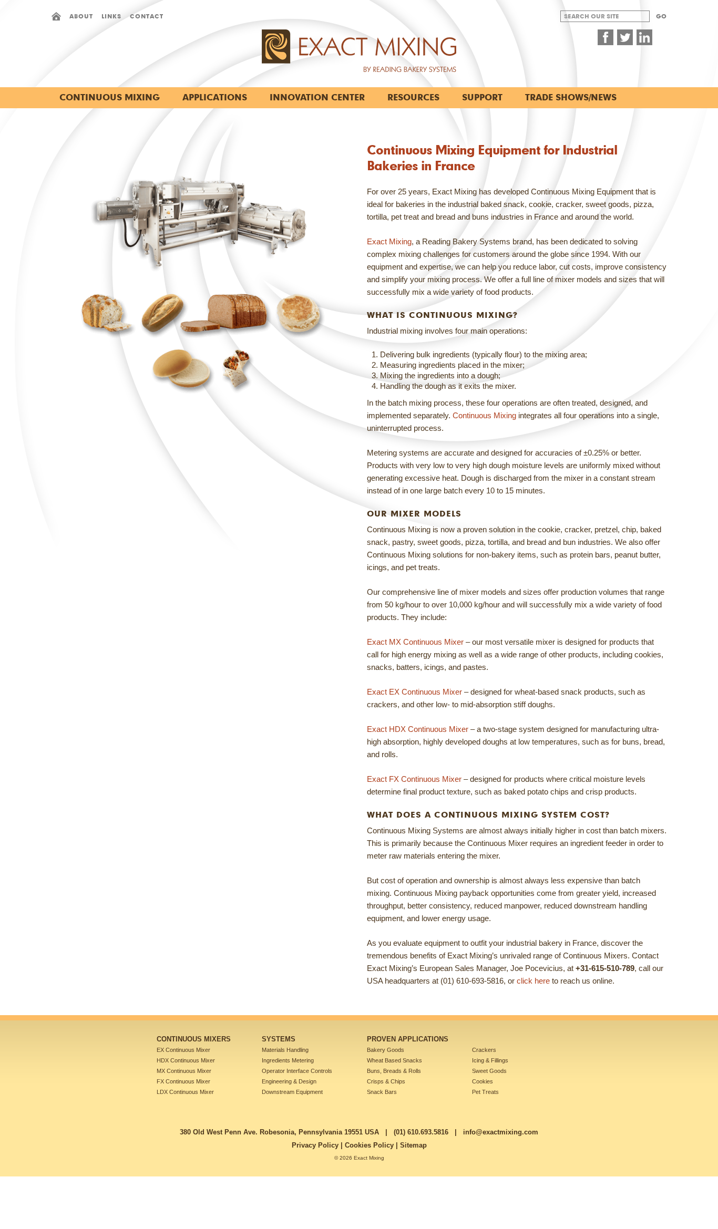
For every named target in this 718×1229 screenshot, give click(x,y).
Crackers (484, 1050)
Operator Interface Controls (297, 1071)
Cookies (482, 1081)
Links (111, 16)
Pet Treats (485, 1092)
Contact (146, 16)
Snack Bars (382, 1092)
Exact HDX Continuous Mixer (417, 729)
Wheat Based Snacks (394, 1060)
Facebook (605, 37)
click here (533, 980)
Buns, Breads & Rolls (394, 1071)
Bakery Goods (385, 1050)
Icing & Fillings (490, 1060)
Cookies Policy (369, 1145)
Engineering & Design (289, 1081)
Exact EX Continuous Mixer (414, 691)
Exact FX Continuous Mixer (414, 778)
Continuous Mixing (484, 415)
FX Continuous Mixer (183, 1081)
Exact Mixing (389, 241)
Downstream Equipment (292, 1092)
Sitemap (413, 1145)
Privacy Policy (315, 1145)
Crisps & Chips (386, 1081)
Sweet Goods (489, 1071)
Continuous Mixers (194, 1039)
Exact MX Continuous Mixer (415, 641)
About (81, 16)
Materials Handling (285, 1050)
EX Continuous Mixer (183, 1050)
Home (56, 16)
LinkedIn (644, 37)
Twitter (625, 37)
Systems (278, 1039)
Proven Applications (407, 1039)
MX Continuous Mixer (184, 1071)
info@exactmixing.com (500, 1132)
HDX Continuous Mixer (186, 1060)
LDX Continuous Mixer (185, 1092)
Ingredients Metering (288, 1060)
